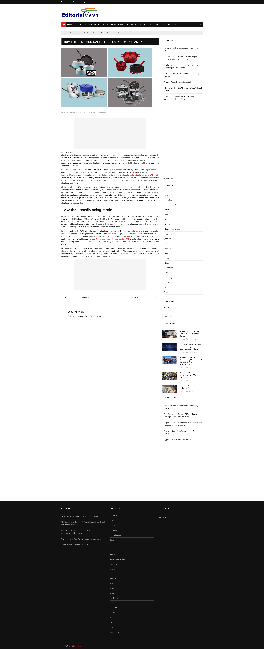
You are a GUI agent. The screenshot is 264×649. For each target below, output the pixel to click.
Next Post (134, 297)
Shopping (168, 277)
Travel (63, 2)
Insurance (168, 234)
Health (113, 24)
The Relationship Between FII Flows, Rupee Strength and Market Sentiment (180, 57)
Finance (101, 24)
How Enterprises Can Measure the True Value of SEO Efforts (183, 89)
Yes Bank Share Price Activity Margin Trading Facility (181, 74)
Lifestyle (83, 2)
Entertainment (170, 205)
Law (165, 243)
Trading (167, 292)
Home (69, 24)
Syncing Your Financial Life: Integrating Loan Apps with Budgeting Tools (181, 97)
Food (166, 214)
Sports (167, 282)
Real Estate (168, 268)
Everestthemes (79, 646)
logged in (81, 316)
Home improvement (125, 24)
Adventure (168, 185)
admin (93, 112)
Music (152, 24)
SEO (157, 24)
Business (69, 2)
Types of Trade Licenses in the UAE (177, 82)
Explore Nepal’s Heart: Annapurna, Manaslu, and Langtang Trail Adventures (183, 66)
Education (76, 2)
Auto (75, 24)
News (166, 263)
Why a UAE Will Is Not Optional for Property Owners (181, 49)
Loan (145, 24)
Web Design (169, 302)
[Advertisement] (110, 133)
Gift (107, 24)
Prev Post (85, 297)
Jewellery (167, 239)
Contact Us (172, 24)
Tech (166, 287)
